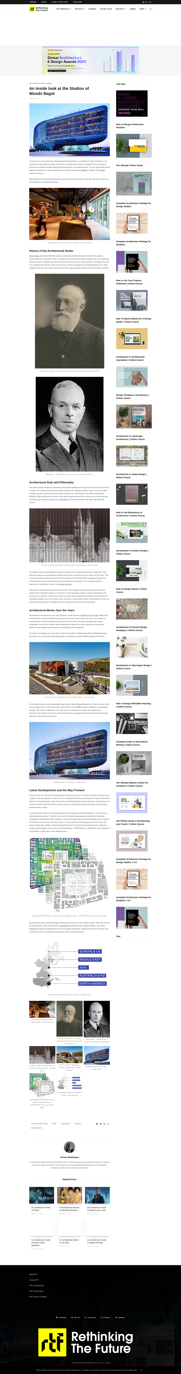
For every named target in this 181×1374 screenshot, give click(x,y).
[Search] (150, 9)
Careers (33, 2)
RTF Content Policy (36, 1285)
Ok (142, 1370)
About (44, 2)
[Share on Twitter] (100, 1124)
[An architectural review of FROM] (41, 1195)
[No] (178, 1370)
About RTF (33, 1274)
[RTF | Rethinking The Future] (39, 9)
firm (54, 1124)
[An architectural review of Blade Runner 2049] (97, 1195)
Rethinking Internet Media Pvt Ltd (86, 1363)
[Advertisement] (90, 29)
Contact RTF (34, 1280)
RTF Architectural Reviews (40, 83)
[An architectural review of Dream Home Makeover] (41, 1227)
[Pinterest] (108, 1124)
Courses (92, 9)
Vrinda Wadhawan (69, 1157)
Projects (120, 9)
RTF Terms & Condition (38, 1297)
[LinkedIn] (104, 1124)
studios (78, 1124)
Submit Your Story (59, 2)
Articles (79, 9)
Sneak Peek (65, 1124)
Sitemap (107, 1363)
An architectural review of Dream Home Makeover (40, 1242)
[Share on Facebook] (97, 1124)
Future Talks (106, 9)
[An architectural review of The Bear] (69, 1227)
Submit (133, 9)
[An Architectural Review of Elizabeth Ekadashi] (69, 1195)
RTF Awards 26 (62, 9)
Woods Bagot (36, 1128)
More (142, 9)
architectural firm (39, 1124)
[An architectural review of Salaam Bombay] (97, 1227)
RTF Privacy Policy (36, 1291)
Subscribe (77, 2)
